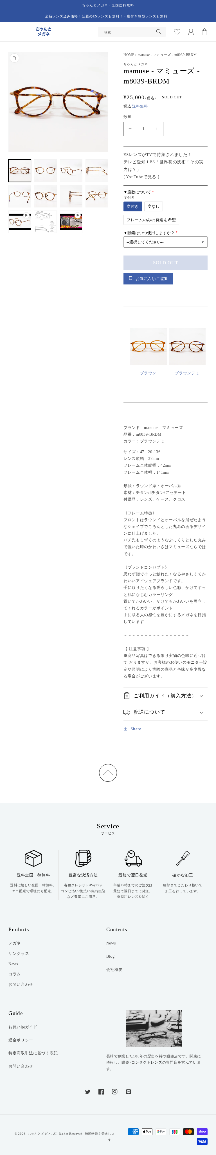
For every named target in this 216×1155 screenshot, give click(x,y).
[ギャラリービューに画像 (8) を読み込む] (97, 196)
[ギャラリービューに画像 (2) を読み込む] (45, 170)
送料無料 (140, 106)
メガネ (14, 943)
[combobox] (132, 32)
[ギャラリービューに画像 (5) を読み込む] (19, 196)
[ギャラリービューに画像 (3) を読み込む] (71, 170)
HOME (128, 55)
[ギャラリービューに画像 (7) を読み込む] (71, 196)
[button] (13, 32)
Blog (110, 956)
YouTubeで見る (141, 176)
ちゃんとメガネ (39, 1133)
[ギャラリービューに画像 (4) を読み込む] (97, 170)
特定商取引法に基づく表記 (33, 1053)
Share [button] (135, 728)
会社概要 (114, 969)
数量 (127, 116)
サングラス (18, 953)
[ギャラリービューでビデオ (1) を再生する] (19, 222)
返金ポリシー (20, 1040)
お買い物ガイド (22, 1027)
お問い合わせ (20, 984)
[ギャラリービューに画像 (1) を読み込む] (19, 170)
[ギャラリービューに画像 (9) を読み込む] (45, 222)
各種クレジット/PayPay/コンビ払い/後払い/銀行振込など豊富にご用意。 (83, 891)
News (13, 964)
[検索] (159, 32)
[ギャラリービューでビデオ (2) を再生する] (71, 222)
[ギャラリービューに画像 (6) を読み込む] (45, 196)
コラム (14, 974)
